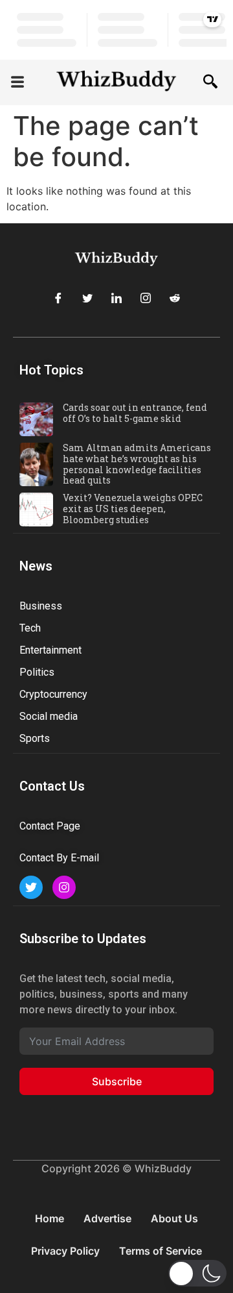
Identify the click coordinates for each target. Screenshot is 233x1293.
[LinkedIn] (116, 298)
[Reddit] (174, 298)
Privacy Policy (65, 1250)
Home (49, 1218)
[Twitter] (87, 298)
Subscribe (117, 1081)
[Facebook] (58, 298)
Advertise (107, 1218)
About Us (174, 1218)
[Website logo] (116, 82)
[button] (17, 83)
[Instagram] (145, 298)
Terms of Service (160, 1250)
